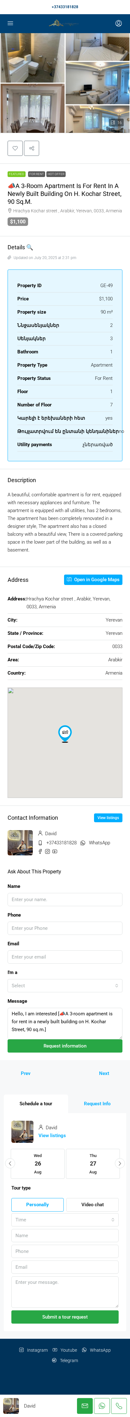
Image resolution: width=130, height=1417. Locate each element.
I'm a (12, 972)
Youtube (68, 1350)
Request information (65, 1046)
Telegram (68, 1360)
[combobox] (65, 985)
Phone (14, 915)
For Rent (36, 174)
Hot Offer (56, 174)
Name (14, 886)
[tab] (36, 1104)
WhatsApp (99, 843)
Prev (26, 1073)
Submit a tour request (65, 1317)
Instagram (37, 1350)
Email (13, 944)
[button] (15, 148)
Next (104, 1073)
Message (17, 1001)
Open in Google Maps (96, 579)
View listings (108, 818)
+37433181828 (65, 7)
